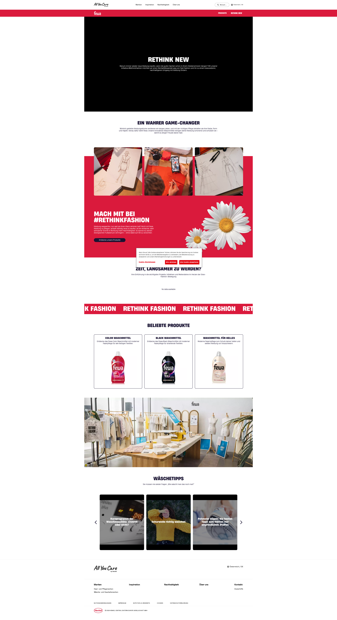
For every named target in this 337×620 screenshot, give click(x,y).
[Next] (241, 522)
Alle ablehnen (171, 262)
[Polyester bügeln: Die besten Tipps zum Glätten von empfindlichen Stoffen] (215, 522)
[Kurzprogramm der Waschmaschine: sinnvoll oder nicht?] (122, 522)
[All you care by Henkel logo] (101, 5)
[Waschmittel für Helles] (219, 361)
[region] (169, 257)
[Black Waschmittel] (168, 361)
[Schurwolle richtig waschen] (168, 522)
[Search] (218, 5)
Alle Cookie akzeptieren (189, 262)
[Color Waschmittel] (118, 361)
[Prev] (96, 522)
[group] (168, 171)
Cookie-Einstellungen (147, 262)
